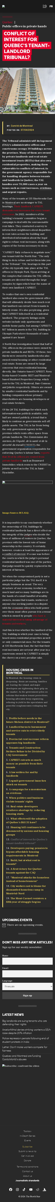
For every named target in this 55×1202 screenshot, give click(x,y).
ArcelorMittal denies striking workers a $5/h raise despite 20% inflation (26, 1031)
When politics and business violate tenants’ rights (24, 799)
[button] (44, 6)
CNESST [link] (29, 445)
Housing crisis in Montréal (19, 671)
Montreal (10, 202)
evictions (45, 188)
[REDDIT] (37, 1189)
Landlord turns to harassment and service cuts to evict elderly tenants (26, 730)
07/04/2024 (27, 130)
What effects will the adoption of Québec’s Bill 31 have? (26, 820)
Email (5, 968)
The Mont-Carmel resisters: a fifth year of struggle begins (26, 900)
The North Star (33, 1196)
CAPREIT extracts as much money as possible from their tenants (24, 763)
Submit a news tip (27, 1151)
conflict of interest (14, 554)
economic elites (21, 608)
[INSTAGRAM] (17, 1189)
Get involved (27, 1156)
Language (7, 980)
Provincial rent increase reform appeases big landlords (27, 741)
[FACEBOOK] (10, 1189)
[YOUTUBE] (31, 1189)
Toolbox (28, 1131)
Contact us (27, 1171)
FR (51, 6)
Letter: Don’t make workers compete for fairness (24, 1049)
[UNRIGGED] (44, 1189)
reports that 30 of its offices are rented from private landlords (26, 456)
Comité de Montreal (22, 125)
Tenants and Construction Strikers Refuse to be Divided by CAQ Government (25, 751)
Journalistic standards (27, 1180)
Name (5, 955)
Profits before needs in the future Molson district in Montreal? (27, 720)
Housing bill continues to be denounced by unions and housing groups (27, 831)
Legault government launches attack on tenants (26, 782)
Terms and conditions (27, 1166)
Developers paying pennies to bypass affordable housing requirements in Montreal (27, 851)
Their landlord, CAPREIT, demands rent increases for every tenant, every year (26, 210)
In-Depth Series (27, 1135)
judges (28, 534)
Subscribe (27, 1146)
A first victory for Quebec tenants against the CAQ (24, 870)
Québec (7, 22)
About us (27, 1176)
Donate (27, 1160)
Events (27, 1140)
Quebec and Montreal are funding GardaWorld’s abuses (21, 1057)
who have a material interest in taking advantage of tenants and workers (24, 619)
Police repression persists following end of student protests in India (25, 1040)
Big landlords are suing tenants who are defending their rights (24, 1022)
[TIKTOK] (24, 1189)
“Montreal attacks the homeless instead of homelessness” (27, 879)
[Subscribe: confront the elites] (27, 1089)
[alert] (27, 925)
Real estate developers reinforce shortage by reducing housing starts (25, 810)
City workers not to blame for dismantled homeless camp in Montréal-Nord (26, 889)
